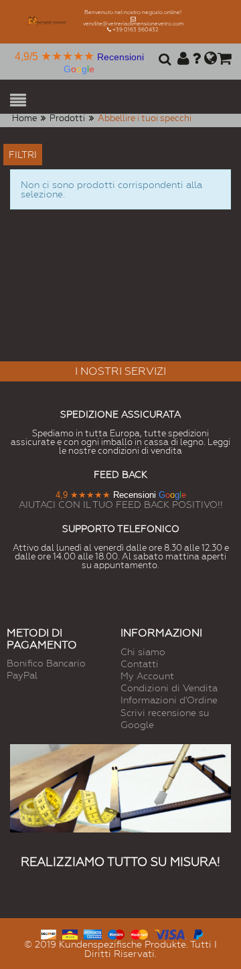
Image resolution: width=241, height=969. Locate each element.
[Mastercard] (139, 933)
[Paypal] (198, 933)
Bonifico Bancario (46, 663)
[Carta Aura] (70, 933)
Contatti (139, 663)
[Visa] (170, 933)
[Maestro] (116, 933)
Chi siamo (142, 651)
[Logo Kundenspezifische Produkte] (46, 21)
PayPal (22, 675)
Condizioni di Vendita (169, 688)
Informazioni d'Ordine (169, 700)
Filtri (23, 154)
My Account (147, 676)
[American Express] (93, 933)
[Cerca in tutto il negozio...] (163, 60)
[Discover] (48, 933)
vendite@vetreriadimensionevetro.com (133, 24)
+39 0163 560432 (135, 30)
